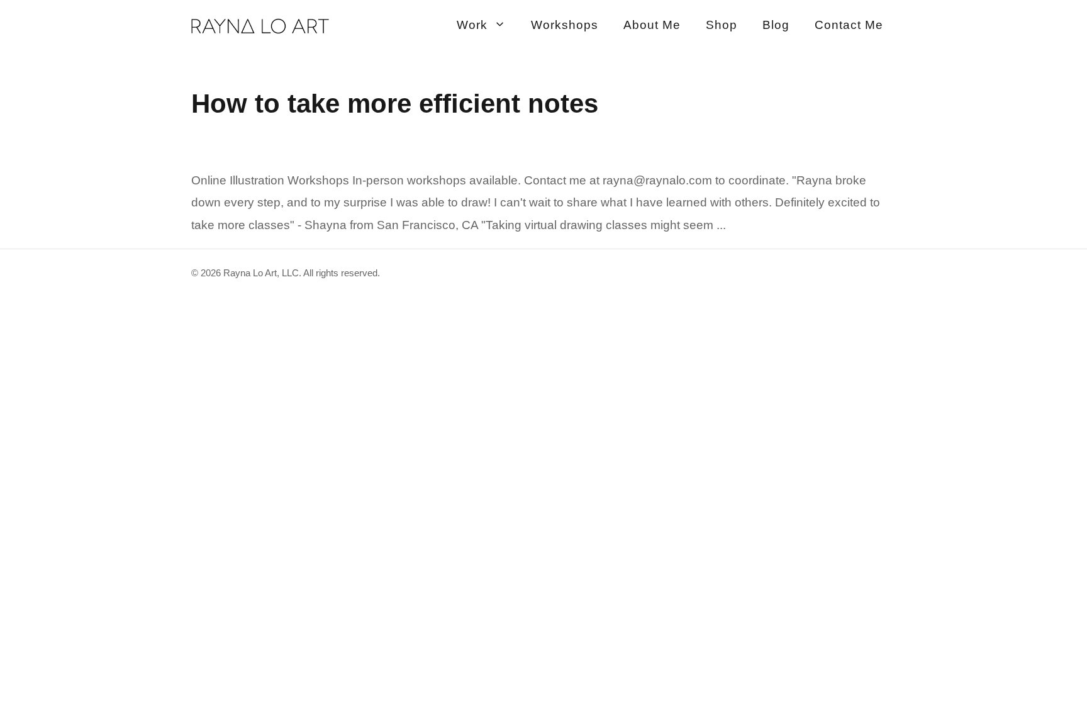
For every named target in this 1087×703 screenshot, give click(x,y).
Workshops (564, 24)
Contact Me (849, 24)
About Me (652, 24)
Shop (721, 24)
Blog (775, 24)
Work (472, 24)
